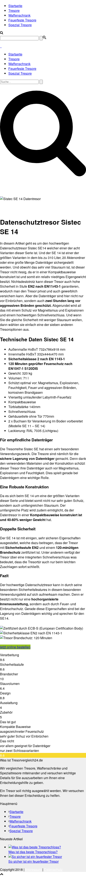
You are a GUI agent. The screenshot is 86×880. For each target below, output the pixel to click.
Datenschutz (53, 869)
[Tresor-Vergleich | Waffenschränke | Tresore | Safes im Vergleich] (1, 46)
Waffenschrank (19, 15)
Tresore (14, 10)
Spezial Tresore (20, 24)
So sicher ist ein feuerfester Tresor (33, 861)
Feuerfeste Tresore (22, 20)
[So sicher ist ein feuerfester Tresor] (35, 856)
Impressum (33, 869)
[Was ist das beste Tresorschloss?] (34, 847)
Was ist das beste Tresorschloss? (33, 851)
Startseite (15, 5)
